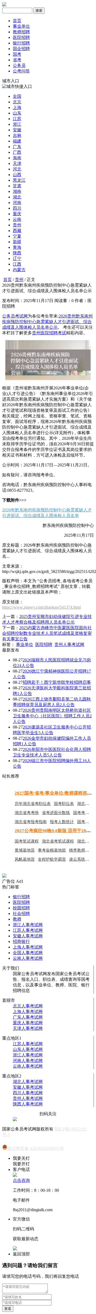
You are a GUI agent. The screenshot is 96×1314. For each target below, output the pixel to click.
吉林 (17, 135)
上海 (17, 107)
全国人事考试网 (28, 952)
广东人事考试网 (28, 1017)
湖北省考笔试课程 (58, 841)
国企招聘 (21, 48)
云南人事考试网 (28, 958)
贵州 (17, 225)
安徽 (17, 130)
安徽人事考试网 (28, 936)
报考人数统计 (62, 822)
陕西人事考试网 (28, 1104)
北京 (17, 102)
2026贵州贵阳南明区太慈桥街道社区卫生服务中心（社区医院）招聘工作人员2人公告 (52, 716)
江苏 (17, 118)
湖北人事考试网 (28, 1081)
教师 (17, 919)
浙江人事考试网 (28, 924)
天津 (17, 163)
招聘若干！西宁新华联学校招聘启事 (57, 682)
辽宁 (17, 258)
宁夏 (17, 236)
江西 (17, 264)
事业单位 (21, 26)
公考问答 (21, 71)
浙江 (17, 124)
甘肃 (17, 186)
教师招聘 (21, 32)
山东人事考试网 (28, 1049)
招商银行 (21, 941)
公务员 (19, 65)
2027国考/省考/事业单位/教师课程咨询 (53, 793)
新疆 (17, 241)
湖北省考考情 (27, 813)
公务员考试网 (15, 316)
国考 (17, 54)
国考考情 (81, 813)
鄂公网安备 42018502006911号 (35, 1148)
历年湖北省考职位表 (33, 804)
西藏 (17, 230)
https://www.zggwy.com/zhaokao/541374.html (41, 607)
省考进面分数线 (56, 813)
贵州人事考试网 (69, 644)
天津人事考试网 (28, 1028)
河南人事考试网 (28, 1060)
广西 (17, 152)
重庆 (17, 213)
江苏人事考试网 (28, 930)
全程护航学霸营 (52, 859)
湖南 (17, 191)
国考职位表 (64, 804)
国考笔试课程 (27, 841)
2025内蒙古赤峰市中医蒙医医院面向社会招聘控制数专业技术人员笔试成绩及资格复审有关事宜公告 (47, 633)
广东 (17, 146)
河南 (17, 202)
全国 (17, 96)
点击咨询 (21, 1180)
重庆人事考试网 (28, 1022)
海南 (17, 158)
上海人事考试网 (28, 947)
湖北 (17, 197)
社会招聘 (21, 913)
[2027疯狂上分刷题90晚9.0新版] (4, 876)
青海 (17, 247)
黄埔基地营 (25, 850)
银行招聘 (21, 43)
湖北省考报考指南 (31, 822)
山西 (17, 174)
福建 (17, 141)
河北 (17, 169)
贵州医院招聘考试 (49, 333)
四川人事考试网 (28, 1093)
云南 (17, 219)
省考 (17, 60)
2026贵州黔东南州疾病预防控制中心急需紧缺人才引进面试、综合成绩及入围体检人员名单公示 (47, 321)
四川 (17, 208)
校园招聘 (21, 908)
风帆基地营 (25, 859)
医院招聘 (21, 37)
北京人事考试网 (28, 1006)
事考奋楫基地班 (52, 850)
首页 (17, 20)
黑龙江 (19, 180)
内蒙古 (19, 269)
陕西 (17, 253)
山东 (17, 113)
